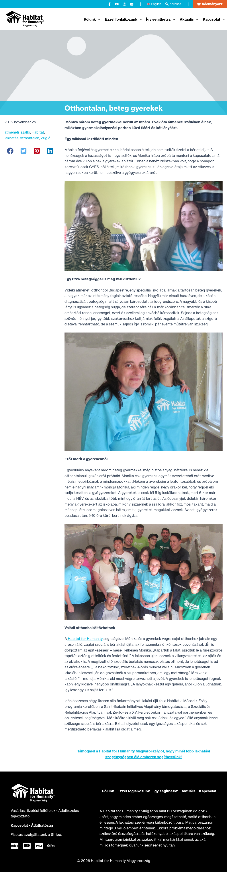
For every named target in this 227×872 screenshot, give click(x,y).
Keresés (175, 4)
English (156, 4)
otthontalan (29, 138)
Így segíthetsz (165, 791)
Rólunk (108, 791)
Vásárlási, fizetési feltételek (33, 810)
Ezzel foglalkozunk (133, 791)
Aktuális (189, 791)
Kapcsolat (19, 825)
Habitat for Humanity (85, 638)
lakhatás (11, 138)
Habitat (38, 132)
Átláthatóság (42, 825)
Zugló (46, 138)
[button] (210, 4)
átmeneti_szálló (17, 132)
